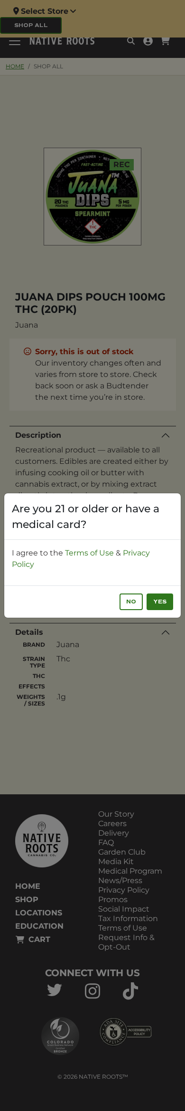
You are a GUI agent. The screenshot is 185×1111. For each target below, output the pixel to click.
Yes (159, 601)
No (131, 601)
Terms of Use (89, 552)
